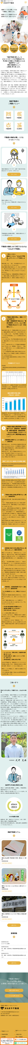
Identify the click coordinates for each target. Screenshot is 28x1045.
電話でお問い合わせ (14, 990)
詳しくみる (14, 174)
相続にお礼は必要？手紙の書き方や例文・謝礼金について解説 (14, 858)
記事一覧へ (14, 925)
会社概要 (3, 1036)
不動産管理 (8, 128)
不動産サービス (5, 1031)
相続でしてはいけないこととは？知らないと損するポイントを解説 (14, 886)
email (20, 1039)
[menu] (25, 2)
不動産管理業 (4, 1034)
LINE (20, 1043)
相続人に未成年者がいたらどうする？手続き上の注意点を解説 (14, 914)
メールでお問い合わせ (14, 995)
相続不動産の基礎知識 (6, 863)
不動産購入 (19, 117)
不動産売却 (8, 117)
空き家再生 (19, 128)
